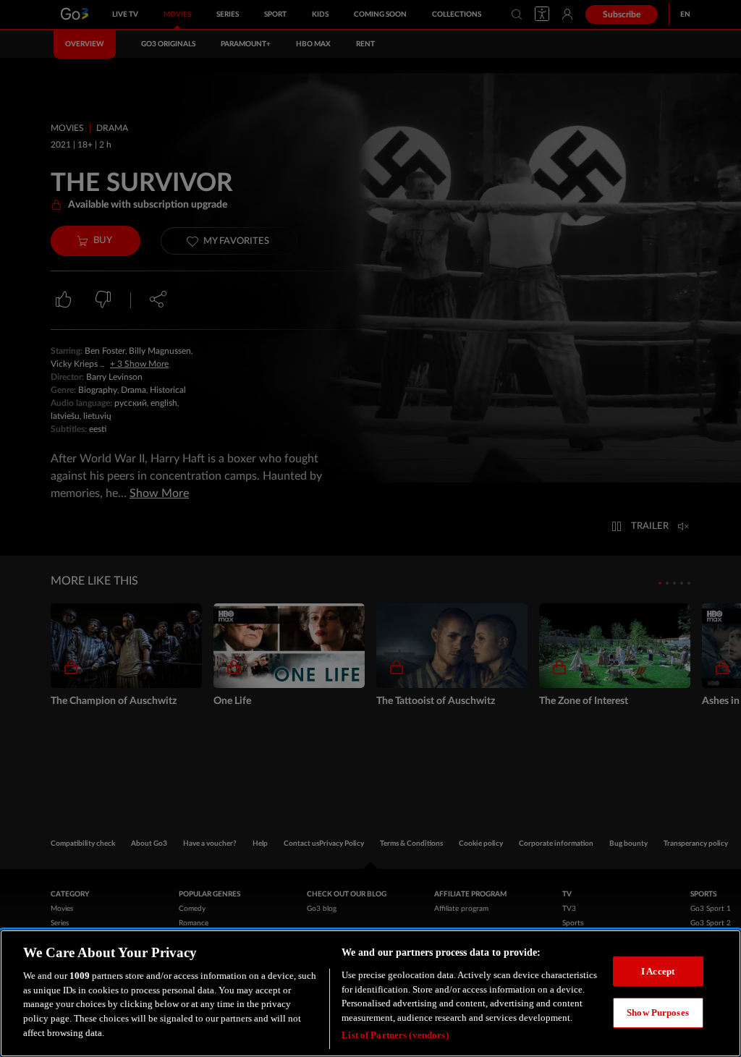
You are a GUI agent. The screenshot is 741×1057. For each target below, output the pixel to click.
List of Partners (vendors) (395, 1035)
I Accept (657, 971)
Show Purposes (658, 1012)
